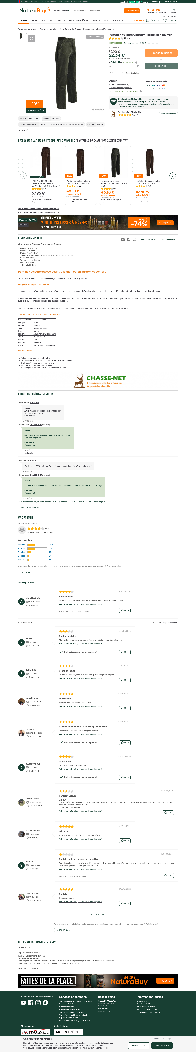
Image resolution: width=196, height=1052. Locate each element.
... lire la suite (27, 453)
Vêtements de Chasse (49, 29)
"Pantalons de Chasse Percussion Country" (101, 141)
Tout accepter (162, 1046)
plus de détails (25, 130)
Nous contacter (171, 2)
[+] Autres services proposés (120, 88)
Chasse (23, 20)
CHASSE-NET (130, 112)
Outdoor (96, 20)
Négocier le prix (161, 66)
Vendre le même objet (149, 239)
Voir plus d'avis (98, 914)
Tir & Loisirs (46, 20)
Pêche (34, 20)
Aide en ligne (157, 2)
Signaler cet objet (169, 239)
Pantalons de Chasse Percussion (98, 29)
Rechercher (133, 11)
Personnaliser (139, 1046)
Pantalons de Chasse (71, 29)
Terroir (106, 20)
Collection (60, 20)
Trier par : (157, 623)
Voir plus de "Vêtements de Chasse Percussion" (39, 212)
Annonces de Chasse (27, 29)
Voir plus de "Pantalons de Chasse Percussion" (38, 209)
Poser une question (168, 114)
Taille (111, 73)
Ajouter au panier (161, 53)
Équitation (118, 20)
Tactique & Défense (78, 20)
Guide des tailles (132, 73)
